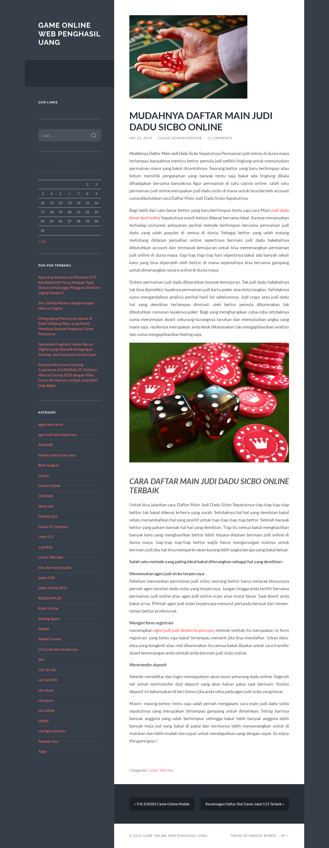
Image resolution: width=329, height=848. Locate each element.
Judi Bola (45, 547)
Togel (42, 751)
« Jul (41, 241)
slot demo (46, 690)
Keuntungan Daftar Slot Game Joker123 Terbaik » (244, 804)
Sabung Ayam (48, 618)
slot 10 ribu (47, 670)
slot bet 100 (48, 680)
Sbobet (43, 629)
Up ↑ (285, 836)
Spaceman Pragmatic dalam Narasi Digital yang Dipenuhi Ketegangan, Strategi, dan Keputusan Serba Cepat (67, 349)
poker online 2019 (52, 588)
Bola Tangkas (48, 465)
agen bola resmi (50, 424)
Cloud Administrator (180, 138)
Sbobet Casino (49, 639)
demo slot (46, 506)
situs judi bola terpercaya (58, 649)
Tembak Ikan (48, 741)
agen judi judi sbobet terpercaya (184, 630)
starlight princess (52, 731)
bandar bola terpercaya (56, 455)
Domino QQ (47, 516)
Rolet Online (48, 608)
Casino (43, 475)
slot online (46, 710)
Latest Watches (50, 557)
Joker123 (46, 536)
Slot (41, 659)
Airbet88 (45, 444)
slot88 (43, 721)
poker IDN (46, 577)
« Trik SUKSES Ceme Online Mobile (162, 804)
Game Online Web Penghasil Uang (69, 34)
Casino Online (49, 485)
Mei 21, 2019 (140, 138)
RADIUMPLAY (49, 598)
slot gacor (46, 700)
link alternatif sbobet (55, 567)
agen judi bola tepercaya (57, 434)
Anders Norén (262, 836)
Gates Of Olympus (53, 526)
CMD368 (45, 496)
